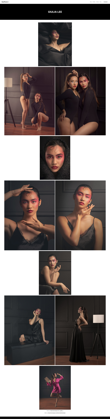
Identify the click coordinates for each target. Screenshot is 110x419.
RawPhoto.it (5, 2)
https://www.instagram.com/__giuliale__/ (56, 410)
